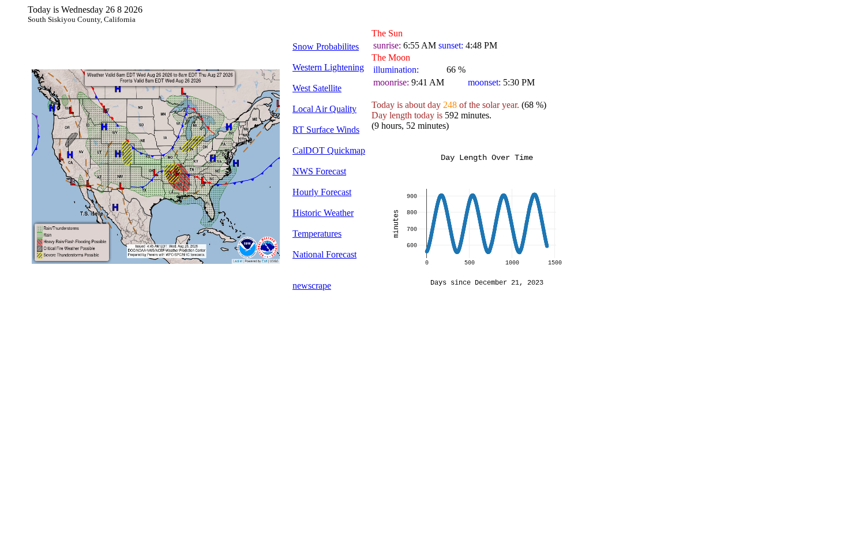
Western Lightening (328, 67)
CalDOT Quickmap (328, 150)
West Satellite (317, 88)
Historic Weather (323, 213)
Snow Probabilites (325, 46)
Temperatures (317, 233)
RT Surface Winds (325, 130)
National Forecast (324, 254)
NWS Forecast (319, 171)
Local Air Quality (324, 109)
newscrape (311, 285)
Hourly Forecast (321, 192)
